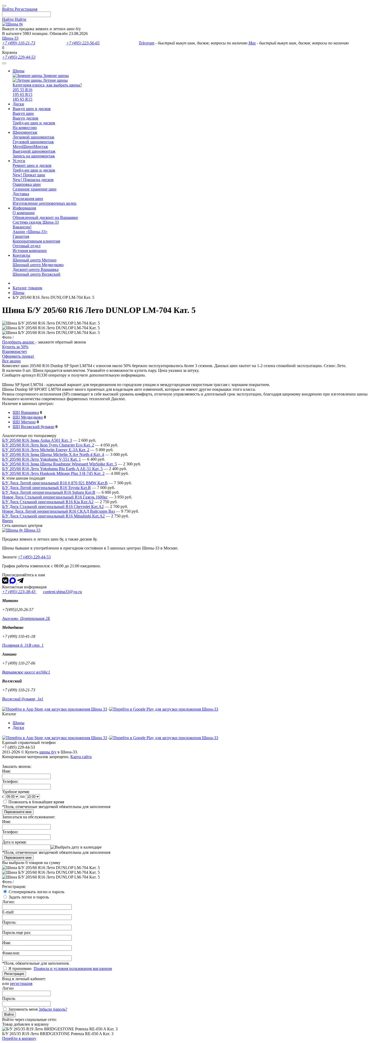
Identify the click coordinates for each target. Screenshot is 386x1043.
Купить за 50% (15, 347)
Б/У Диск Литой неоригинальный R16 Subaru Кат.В (48, 492)
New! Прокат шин (29, 175)
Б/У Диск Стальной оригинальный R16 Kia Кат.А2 (47, 502)
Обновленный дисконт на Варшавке (45, 217)
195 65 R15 (22, 94)
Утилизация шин (28, 198)
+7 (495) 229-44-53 (18, 57)
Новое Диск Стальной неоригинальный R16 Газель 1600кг (55, 497)
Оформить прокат (18, 356)
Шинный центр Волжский (36, 274)
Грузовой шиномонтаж (33, 142)
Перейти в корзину (19, 1038)
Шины (18, 71)
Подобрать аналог (18, 342)
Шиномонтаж (25, 132)
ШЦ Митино (24, 422)
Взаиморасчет (14, 351)
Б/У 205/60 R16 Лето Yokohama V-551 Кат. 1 (41, 459)
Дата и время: (14, 842)
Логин (8, 988)
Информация (24, 208)
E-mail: (8, 912)
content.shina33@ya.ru (62, 591)
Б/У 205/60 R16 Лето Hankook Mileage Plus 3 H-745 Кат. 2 (53, 473)
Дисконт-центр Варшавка (36, 269)
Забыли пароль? (53, 1009)
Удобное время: (16, 791)
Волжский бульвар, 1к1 (22, 699)
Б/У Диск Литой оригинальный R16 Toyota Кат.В (46, 487)
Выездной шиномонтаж (34, 151)
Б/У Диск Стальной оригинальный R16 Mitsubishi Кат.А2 (53, 516)
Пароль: (9, 922)
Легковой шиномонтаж (33, 137)
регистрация (21, 983)
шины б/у (47, 752)
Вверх (7, 520)
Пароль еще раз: (16, 932)
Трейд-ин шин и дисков (34, 123)
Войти (9, 1014)
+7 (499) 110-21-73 (18, 43)
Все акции (11, 361)
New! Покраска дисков (33, 179)
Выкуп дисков (25, 118)
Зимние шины (55, 75)
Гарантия (21, 236)
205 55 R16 (22, 90)
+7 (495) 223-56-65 (83, 43)
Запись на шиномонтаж (34, 156)
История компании (30, 250)
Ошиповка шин (27, 184)
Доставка (21, 194)
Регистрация (14, 974)
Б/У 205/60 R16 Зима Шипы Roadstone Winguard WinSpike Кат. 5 (59, 464)
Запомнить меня (23, 1009)
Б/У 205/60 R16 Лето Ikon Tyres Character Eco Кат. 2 (48, 445)
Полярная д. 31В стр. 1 (23, 645)
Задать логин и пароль (29, 897)
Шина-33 (10, 38)
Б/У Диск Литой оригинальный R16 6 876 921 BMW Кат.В (55, 483)
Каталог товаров (27, 288)
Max (252, 43)
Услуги (19, 160)
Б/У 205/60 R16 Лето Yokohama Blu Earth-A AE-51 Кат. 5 (52, 468)
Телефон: (10, 781)
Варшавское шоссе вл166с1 (26, 672)
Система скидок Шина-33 (36, 222)
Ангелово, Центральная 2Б (26, 618)
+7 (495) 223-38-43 (19, 591)
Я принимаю (20, 968)
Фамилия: (11, 953)
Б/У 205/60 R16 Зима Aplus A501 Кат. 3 (37, 440)
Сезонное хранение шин (34, 189)
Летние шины (55, 80)
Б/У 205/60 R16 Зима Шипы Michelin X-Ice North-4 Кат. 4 (53, 454)
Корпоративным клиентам (36, 241)
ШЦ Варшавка (26, 412)
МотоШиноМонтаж (30, 146)
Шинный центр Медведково (38, 265)
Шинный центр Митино (34, 260)
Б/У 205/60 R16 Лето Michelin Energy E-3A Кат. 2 (45, 450)
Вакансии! (22, 227)
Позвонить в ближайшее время (36, 802)
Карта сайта (81, 756)
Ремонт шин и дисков (32, 165)
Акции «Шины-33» (30, 231)
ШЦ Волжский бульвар (33, 426)
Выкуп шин (23, 113)
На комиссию (25, 127)
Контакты (21, 255)
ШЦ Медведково (28, 417)
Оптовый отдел (26, 246)
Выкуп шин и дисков (32, 108)
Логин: (8, 902)
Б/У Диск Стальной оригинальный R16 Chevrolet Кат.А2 (53, 506)
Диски (18, 104)
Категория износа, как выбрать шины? (47, 85)
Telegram (146, 43)
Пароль (8, 998)
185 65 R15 (22, 99)
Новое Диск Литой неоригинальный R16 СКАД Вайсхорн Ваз (58, 511)
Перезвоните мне (18, 812)
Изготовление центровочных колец (44, 203)
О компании (24, 212)
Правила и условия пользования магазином (73, 968)
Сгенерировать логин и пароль (36, 892)
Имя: (6, 771)
